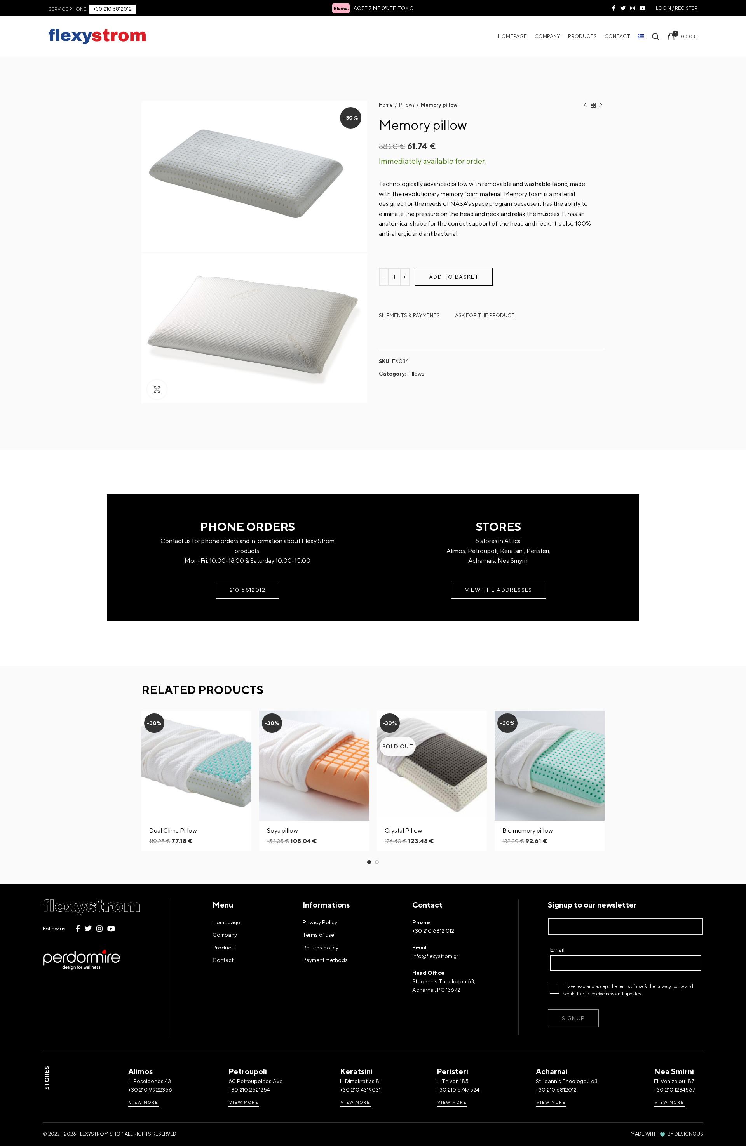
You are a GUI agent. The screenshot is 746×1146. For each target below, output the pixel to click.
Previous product (585, 105)
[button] (245, 723)
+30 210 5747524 (458, 1090)
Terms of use (318, 935)
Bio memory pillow (527, 830)
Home (386, 105)
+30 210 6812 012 (433, 931)
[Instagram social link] (632, 8)
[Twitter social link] (623, 8)
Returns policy (320, 947)
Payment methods (325, 960)
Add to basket (454, 277)
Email (557, 949)
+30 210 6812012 (112, 9)
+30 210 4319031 (360, 1090)
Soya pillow (282, 830)
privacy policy (670, 986)
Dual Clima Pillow (173, 830)
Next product (601, 105)
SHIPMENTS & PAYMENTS (409, 315)
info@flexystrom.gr (435, 956)
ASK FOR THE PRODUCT (485, 315)
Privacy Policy (320, 922)
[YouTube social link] (642, 8)
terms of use (630, 986)
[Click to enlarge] (157, 389)
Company (225, 935)
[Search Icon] (655, 36)
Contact (223, 960)
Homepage (226, 922)
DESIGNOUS (689, 1134)
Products (224, 947)
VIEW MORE (143, 1102)
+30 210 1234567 (674, 1090)
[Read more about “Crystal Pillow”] (481, 723)
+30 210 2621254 (249, 1090)
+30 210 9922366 (150, 1090)
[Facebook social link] (614, 8)
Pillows (407, 105)
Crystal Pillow (403, 830)
